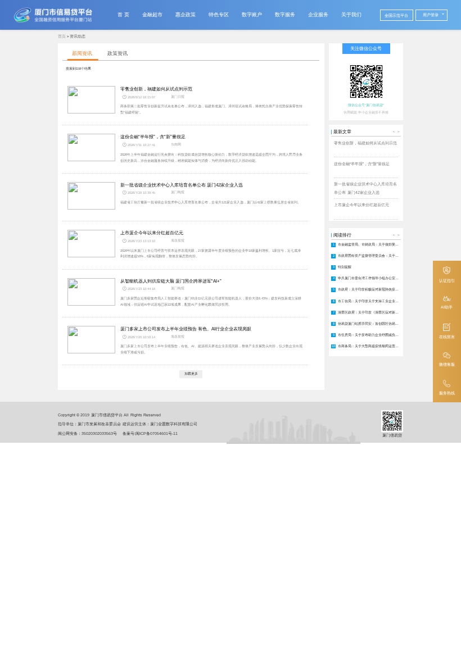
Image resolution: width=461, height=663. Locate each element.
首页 (62, 36)
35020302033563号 (99, 433)
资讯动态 (77, 36)
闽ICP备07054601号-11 (156, 433)
